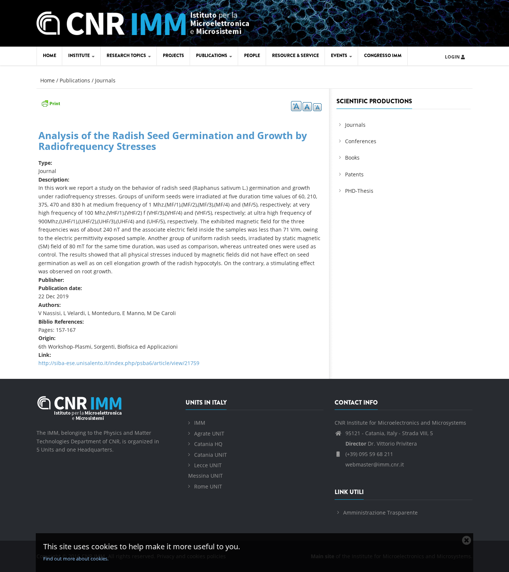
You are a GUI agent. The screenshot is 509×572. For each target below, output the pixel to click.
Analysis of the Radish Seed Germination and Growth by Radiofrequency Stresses (172, 141)
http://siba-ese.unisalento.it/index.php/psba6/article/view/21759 (118, 363)
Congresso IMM (383, 55)
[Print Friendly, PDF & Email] (50, 102)
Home (49, 55)
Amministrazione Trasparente (380, 512)
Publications (212, 55)
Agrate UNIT (209, 433)
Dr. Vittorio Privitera (381, 443)
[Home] (143, 22)
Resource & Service (295, 55)
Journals (105, 80)
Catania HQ (208, 443)
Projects (173, 55)
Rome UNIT (208, 486)
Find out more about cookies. (75, 558)
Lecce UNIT (208, 465)
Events (339, 55)
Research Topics (127, 55)
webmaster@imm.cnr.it (374, 464)
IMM (199, 422)
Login (453, 57)
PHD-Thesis (359, 190)
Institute (79, 55)
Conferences (360, 141)
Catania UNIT (210, 454)
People (252, 55)
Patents (354, 174)
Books (352, 157)
